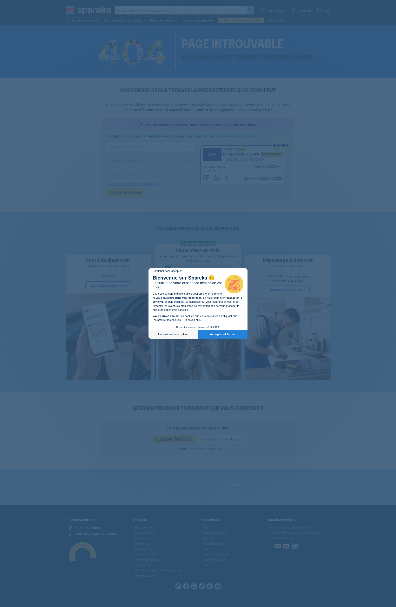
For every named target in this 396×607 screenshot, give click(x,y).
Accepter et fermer (223, 334)
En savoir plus (192, 319)
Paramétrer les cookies (173, 334)
